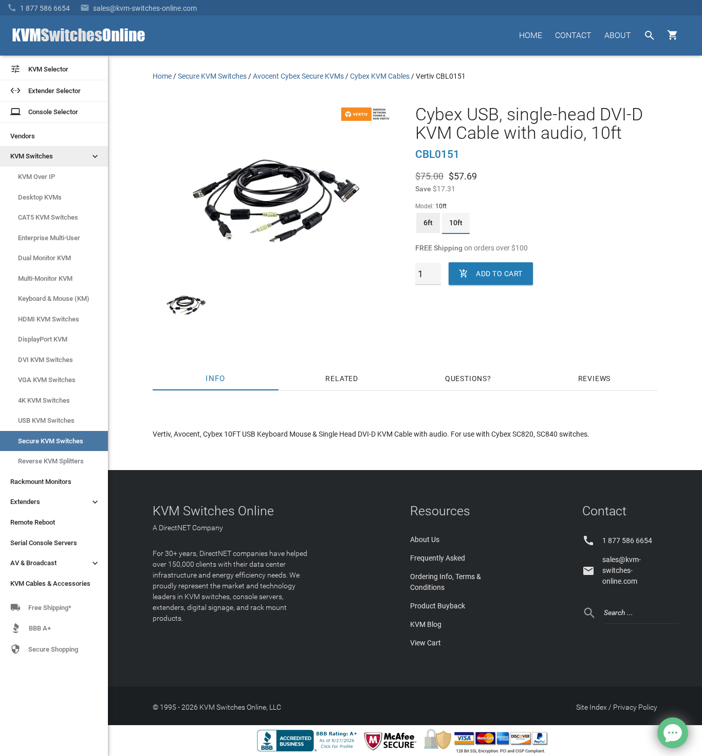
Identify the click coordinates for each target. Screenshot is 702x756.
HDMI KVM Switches (48, 319)
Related (341, 378)
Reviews (594, 378)
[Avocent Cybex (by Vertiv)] (367, 118)
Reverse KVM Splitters (51, 461)
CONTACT (573, 35)
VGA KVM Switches (47, 380)
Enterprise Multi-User (49, 238)
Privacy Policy (635, 707)
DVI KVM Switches (45, 360)
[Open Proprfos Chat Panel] (672, 732)
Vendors (22, 136)
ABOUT (617, 35)
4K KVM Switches (44, 400)
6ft (428, 223)
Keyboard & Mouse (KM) (53, 298)
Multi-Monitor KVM (45, 278)
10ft (456, 223)
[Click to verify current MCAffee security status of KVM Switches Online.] (392, 751)
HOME (530, 35)
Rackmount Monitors (40, 481)
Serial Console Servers (43, 543)
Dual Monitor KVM (44, 258)
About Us (424, 539)
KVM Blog (425, 624)
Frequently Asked (437, 558)
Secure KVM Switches (50, 441)
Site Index (591, 707)
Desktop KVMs (40, 197)
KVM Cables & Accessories (50, 583)
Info (216, 378)
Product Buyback (437, 606)
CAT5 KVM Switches (48, 217)
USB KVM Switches (46, 420)
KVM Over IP (36, 177)
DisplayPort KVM (42, 339)
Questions (466, 378)
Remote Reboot (32, 522)
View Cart (425, 643)
